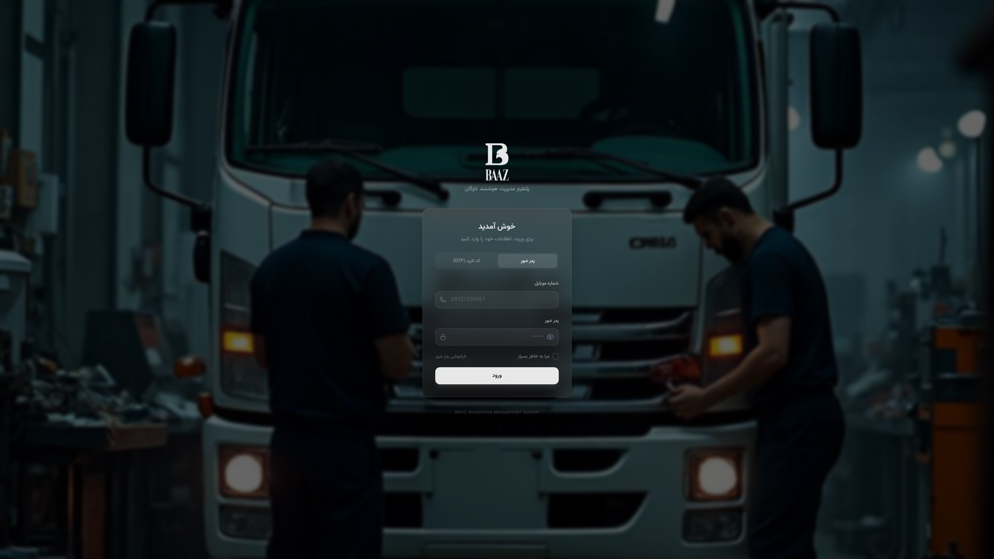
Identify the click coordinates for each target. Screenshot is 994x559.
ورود (497, 376)
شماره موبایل (547, 283)
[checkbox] (556, 356)
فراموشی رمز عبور (450, 356)
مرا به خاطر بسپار (533, 356)
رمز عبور (528, 260)
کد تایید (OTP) (466, 260)
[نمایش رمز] (550, 337)
